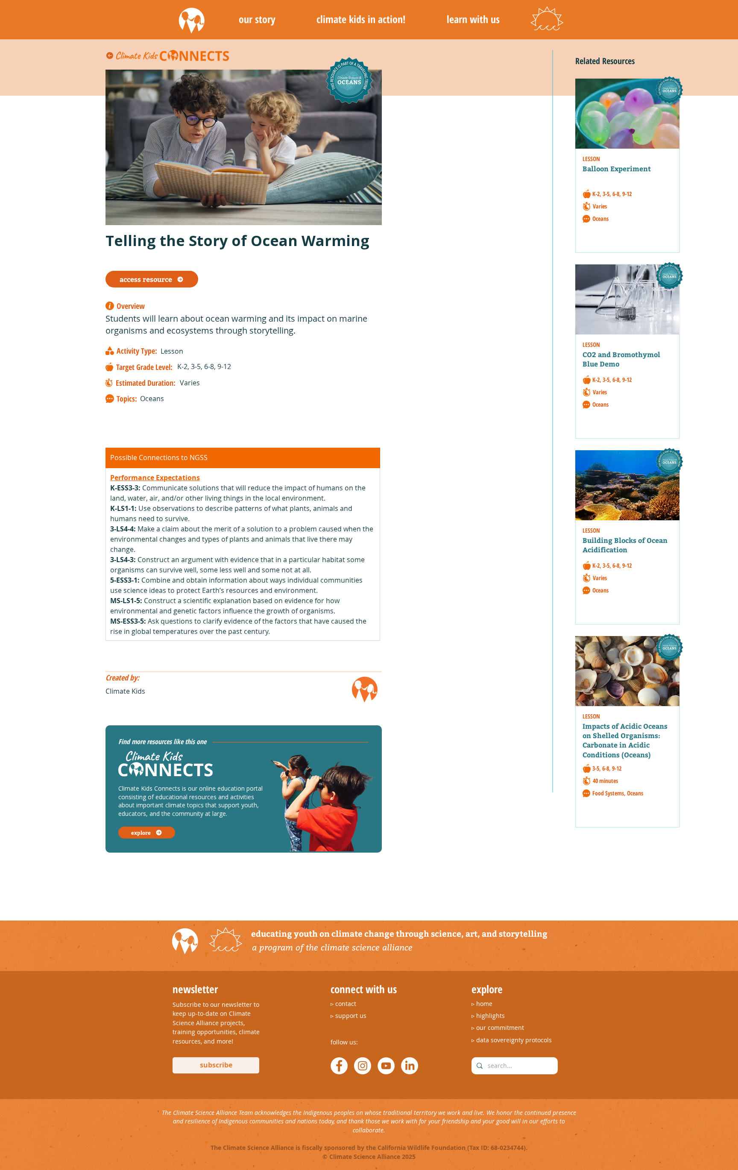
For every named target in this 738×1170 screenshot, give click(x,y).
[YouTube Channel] (386, 1065)
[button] (257, 19)
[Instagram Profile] (362, 1065)
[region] (631, 163)
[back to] (110, 55)
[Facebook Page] (339, 1065)
